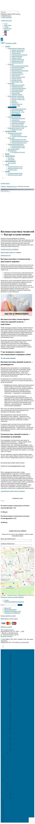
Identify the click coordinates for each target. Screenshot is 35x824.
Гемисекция (14, 102)
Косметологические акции (15, 175)
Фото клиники (12, 163)
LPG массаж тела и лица (18, 152)
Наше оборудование (10, 609)
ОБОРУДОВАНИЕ (10, 161)
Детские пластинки (16, 129)
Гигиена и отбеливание (14, 117)
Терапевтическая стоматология (16, 48)
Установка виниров (16, 72)
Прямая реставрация (16, 56)
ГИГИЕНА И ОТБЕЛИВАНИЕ (17, 790)
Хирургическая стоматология (16, 96)
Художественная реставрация (19, 54)
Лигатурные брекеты (17, 91)
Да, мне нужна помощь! (8, 358)
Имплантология (12, 107)
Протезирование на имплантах (19, 70)
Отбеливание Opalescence (18, 118)
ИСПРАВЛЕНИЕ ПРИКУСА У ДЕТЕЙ (20, 796)
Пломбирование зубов (17, 61)
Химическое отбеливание (18, 121)
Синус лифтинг (15, 113)
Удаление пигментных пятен (19, 136)
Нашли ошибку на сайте (8, 616)
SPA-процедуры (12, 150)
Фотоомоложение (16, 134)
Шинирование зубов (17, 81)
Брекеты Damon (15, 93)
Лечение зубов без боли (17, 50)
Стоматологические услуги (15, 166)
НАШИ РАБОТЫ (10, 156)
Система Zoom (15, 120)
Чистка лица (11, 138)
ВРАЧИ (7, 154)
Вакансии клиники (6, 636)
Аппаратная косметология (15, 133)
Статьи (6, 600)
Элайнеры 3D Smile (16, 94)
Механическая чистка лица (18, 139)
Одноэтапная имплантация (18, 109)
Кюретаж (13, 101)
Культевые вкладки (16, 80)
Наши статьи (7, 25)
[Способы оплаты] (10, 625)
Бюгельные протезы (16, 69)
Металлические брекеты (17, 85)
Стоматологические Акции (15, 173)
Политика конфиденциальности (14, 601)
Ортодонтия (11, 83)
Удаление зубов (15, 105)
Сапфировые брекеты (17, 86)
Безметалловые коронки (17, 67)
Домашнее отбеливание (17, 123)
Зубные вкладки (15, 75)
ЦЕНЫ (7, 164)
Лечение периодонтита (17, 59)
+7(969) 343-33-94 (6, 20)
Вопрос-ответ (8, 28)
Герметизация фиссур (17, 62)
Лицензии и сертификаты (12, 613)
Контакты (6, 30)
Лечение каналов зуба (17, 51)
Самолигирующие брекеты (18, 88)
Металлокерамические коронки (19, 66)
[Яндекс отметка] (6, 627)
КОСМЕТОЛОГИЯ (10, 131)
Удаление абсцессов (16, 104)
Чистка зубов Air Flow (17, 124)
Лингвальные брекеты (17, 89)
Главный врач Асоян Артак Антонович (13, 491)
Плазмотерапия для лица (18, 147)
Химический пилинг (13, 149)
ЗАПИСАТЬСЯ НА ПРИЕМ (9, 249)
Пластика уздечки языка (18, 99)
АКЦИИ (7, 171)
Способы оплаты (12, 169)
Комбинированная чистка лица (19, 141)
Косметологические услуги (15, 168)
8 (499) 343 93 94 (9, 630)
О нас (5, 23)
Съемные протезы (16, 78)
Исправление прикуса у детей (16, 128)
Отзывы (6, 27)
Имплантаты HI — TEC (17, 112)
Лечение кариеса (16, 53)
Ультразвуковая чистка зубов (19, 126)
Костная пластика (16, 115)
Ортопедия (11, 64)
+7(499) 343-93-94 (6, 17)
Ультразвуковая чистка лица (19, 142)
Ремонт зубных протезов (18, 77)
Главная (3, 186)
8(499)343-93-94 (5, 255)
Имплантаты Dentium (17, 110)
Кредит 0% (7, 608)
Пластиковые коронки (17, 74)
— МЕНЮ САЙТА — (11, 779)
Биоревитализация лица (17, 146)
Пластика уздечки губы (17, 97)
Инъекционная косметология (16, 144)
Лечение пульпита (16, 58)
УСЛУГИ (7, 46)
